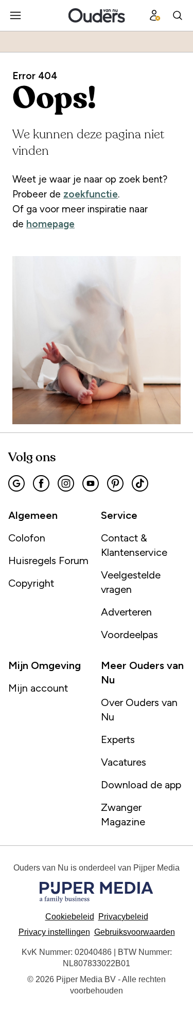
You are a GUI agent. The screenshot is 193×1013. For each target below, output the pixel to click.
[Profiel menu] (155, 15)
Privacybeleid (123, 916)
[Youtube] (90, 483)
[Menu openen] (15, 15)
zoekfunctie (90, 194)
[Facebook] (41, 483)
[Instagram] (66, 483)
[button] (54, 932)
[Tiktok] (140, 483)
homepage (50, 224)
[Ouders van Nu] (96, 15)
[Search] (177, 15)
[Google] (16, 483)
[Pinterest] (115, 483)
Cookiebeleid (69, 916)
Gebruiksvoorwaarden (134, 932)
